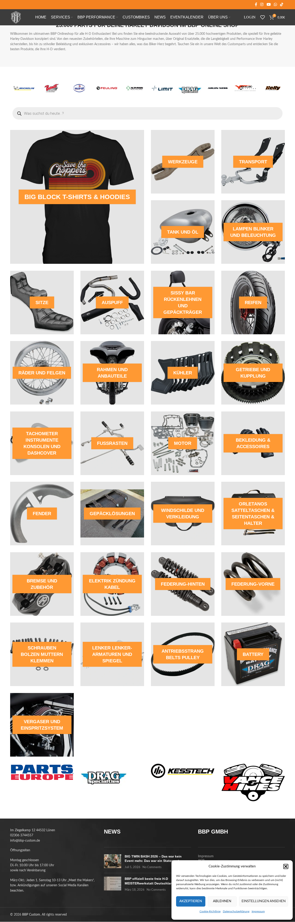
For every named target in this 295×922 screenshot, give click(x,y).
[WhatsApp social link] (275, 4)
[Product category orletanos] (253, 513)
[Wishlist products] (262, 17)
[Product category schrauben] (42, 654)
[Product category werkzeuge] (183, 162)
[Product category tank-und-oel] (183, 232)
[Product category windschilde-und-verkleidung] (183, 513)
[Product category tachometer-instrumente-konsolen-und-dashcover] (42, 443)
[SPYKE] (217, 88)
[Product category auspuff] (112, 302)
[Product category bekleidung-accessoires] (253, 443)
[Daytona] (189, 88)
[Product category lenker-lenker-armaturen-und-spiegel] (112, 654)
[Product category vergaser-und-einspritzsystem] (42, 725)
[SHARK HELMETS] (245, 88)
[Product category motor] (183, 443)
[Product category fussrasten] (112, 443)
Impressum (258, 911)
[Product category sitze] (42, 302)
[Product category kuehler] (183, 373)
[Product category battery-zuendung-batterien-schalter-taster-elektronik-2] (253, 654)
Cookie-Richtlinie (210, 911)
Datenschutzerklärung (236, 911)
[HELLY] (162, 88)
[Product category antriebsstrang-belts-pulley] (183, 654)
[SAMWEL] (134, 88)
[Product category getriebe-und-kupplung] (253, 373)
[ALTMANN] (23, 88)
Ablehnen (222, 901)
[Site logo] (16, 17)
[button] (285, 866)
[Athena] (272, 88)
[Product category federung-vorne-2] (253, 584)
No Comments (152, 867)
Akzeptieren (190, 901)
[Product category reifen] (253, 302)
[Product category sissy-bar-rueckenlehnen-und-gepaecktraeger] (183, 302)
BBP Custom (31, 914)
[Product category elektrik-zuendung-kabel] (112, 584)
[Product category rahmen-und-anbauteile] (112, 373)
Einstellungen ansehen (264, 901)
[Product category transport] (253, 162)
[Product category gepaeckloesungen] (112, 513)
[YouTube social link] (268, 4)
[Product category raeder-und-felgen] (42, 373)
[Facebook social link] (256, 4)
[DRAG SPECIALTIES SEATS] (79, 90)
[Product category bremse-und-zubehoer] (42, 584)
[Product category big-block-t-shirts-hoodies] (77, 197)
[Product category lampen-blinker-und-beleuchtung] (253, 232)
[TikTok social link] (282, 4)
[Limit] (51, 88)
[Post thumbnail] (112, 862)
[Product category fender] (42, 513)
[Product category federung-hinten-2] (183, 584)
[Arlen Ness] (106, 88)
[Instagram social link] (262, 4)
